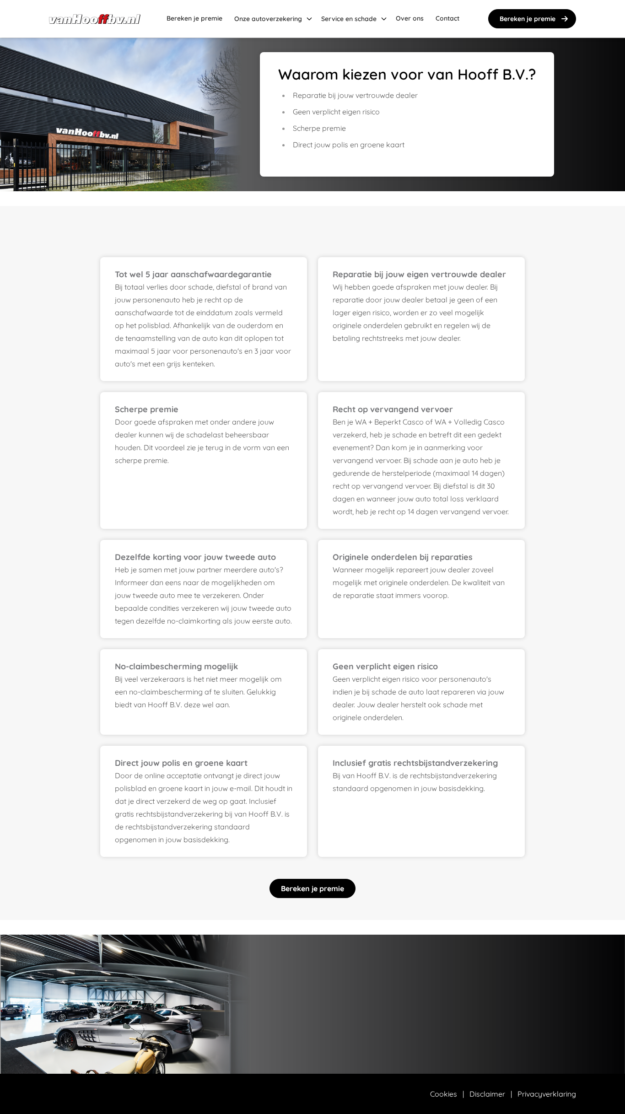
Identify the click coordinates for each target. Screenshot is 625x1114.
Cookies (443, 1093)
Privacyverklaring (546, 1093)
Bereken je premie (527, 19)
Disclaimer (487, 1093)
